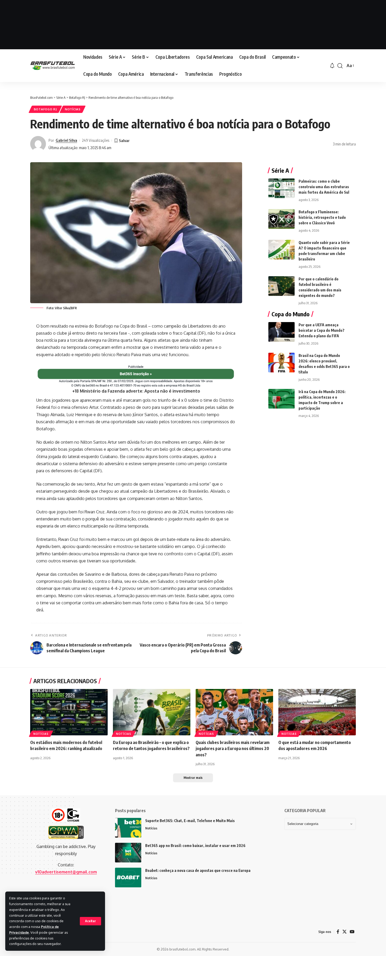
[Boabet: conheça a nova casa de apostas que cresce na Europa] (128, 877)
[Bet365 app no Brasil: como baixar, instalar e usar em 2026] (128, 852)
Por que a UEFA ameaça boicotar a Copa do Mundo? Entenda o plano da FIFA (322, 330)
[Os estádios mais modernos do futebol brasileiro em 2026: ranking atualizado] (69, 712)
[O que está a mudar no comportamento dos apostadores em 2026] (317, 712)
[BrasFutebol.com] (52, 65)
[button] (90, 921)
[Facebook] (338, 931)
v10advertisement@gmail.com (66, 871)
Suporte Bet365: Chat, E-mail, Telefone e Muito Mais (190, 820)
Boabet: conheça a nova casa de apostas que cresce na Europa (198, 870)
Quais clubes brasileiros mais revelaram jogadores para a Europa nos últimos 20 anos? (232, 748)
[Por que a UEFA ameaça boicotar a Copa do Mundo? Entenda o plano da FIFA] (281, 332)
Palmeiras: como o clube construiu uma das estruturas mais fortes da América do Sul (324, 186)
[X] (344, 931)
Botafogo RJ (45, 109)
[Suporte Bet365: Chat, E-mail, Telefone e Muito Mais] (128, 828)
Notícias (73, 109)
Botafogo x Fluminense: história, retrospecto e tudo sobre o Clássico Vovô (322, 217)
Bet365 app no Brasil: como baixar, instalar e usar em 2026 (195, 845)
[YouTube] (352, 931)
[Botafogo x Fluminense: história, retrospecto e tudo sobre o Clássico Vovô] (281, 219)
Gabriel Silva (66, 140)
